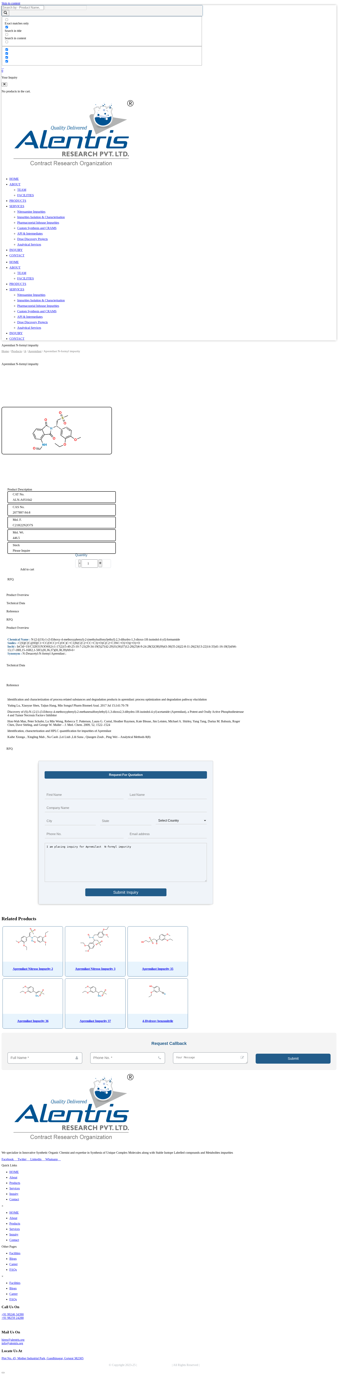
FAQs (13, 1269)
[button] (4, 84)
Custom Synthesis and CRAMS (37, 228)
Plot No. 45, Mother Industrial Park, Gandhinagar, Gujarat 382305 (43, 1358)
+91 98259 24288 (13, 1318)
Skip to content (11, 3)
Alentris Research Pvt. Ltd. (154, 1365)
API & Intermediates (30, 233)
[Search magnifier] (5, 13)
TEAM (21, 189)
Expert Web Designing (215, 1365)
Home (5, 351)
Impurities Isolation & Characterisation (41, 217)
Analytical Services (29, 244)
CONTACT (16, 255)
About (13, 1177)
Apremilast (34, 351)
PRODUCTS (17, 200)
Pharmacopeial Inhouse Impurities (38, 222)
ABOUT (15, 184)
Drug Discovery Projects (32, 239)
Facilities (14, 1253)
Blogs (13, 1258)
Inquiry (13, 1193)
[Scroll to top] (3, 1372)
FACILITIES (25, 195)
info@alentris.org (12, 1343)
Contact (14, 1199)
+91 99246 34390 (13, 1314)
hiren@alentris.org (13, 1339)
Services (14, 1188)
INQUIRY (16, 250)
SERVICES (16, 206)
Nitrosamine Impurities (31, 211)
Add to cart (27, 569)
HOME (14, 178)
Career (13, 1264)
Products (16, 351)
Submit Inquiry (125, 892)
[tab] (126, 595)
